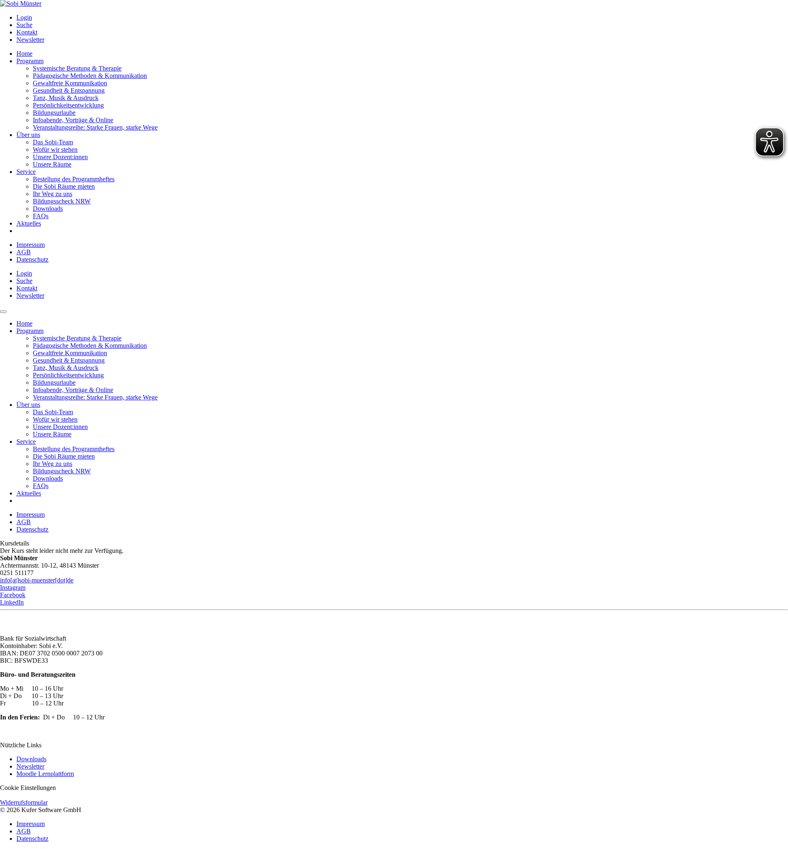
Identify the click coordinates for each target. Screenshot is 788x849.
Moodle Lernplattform (45, 773)
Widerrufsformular (24, 802)
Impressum (30, 244)
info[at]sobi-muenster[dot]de (36, 580)
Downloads (31, 758)
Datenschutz (32, 259)
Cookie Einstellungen (28, 787)
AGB (23, 252)
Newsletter (30, 766)
